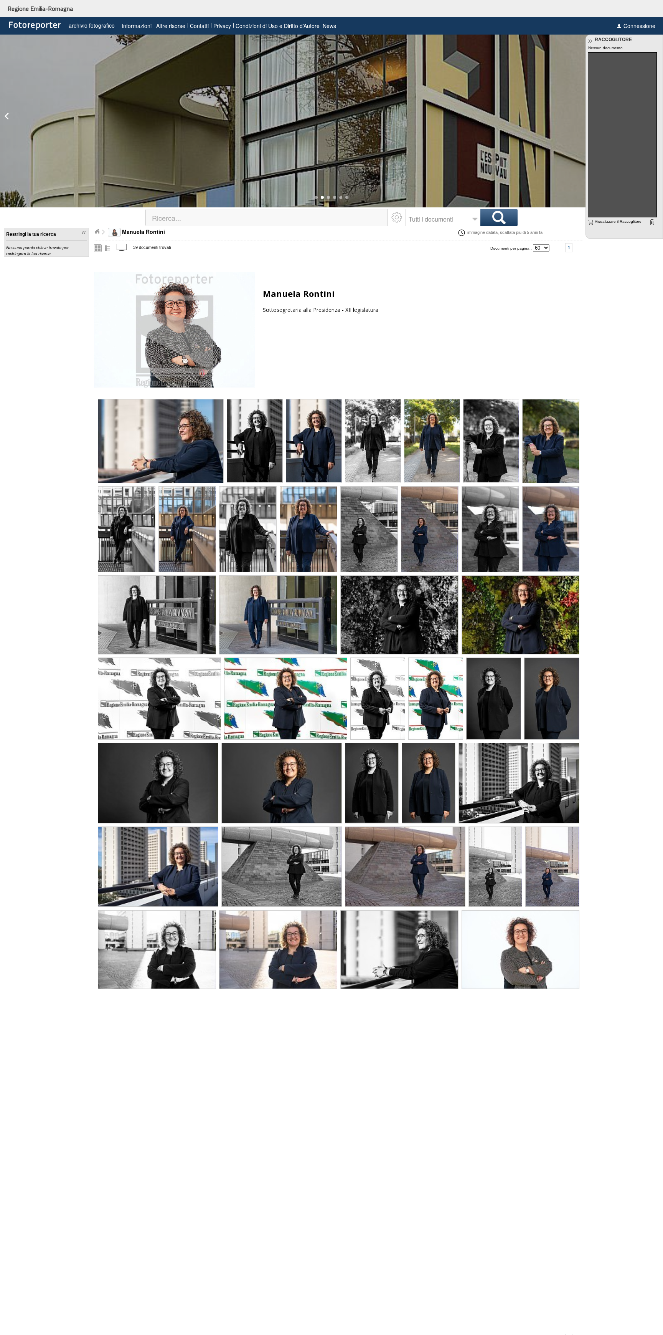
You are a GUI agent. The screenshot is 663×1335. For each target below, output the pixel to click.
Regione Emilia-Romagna (40, 8)
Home (97, 231)
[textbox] (267, 217)
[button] (316, 197)
